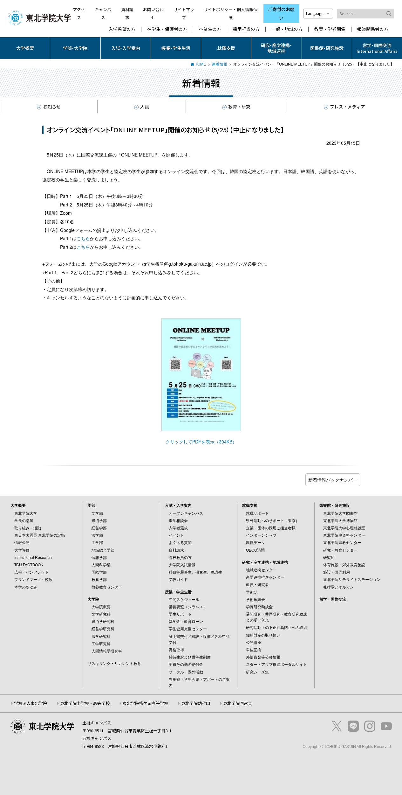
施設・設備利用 (336, 572)
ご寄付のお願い (281, 13)
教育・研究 (239, 106)
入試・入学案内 (125, 48)
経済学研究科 (103, 621)
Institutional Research (33, 557)
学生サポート (180, 614)
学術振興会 (255, 599)
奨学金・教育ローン (186, 621)
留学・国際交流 (332, 599)
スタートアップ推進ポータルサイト (276, 664)
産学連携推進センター (265, 577)
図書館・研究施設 (327, 48)
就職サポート (257, 513)
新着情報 (219, 63)
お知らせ (52, 106)
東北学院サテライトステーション (351, 579)
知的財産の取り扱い (263, 635)
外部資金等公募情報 (263, 656)
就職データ (255, 542)
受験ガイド (178, 579)
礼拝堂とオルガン (338, 586)
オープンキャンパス (186, 513)
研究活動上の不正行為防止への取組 (276, 627)
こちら (83, 238)
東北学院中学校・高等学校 (85, 703)
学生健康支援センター (188, 628)
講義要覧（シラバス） (188, 606)
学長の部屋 (23, 520)
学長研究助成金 (259, 606)
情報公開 (22, 542)
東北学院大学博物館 (340, 520)
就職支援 (226, 48)
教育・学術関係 (329, 29)
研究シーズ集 (257, 671)
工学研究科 (101, 643)
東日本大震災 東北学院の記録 (39, 535)
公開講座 (253, 642)
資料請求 (176, 550)
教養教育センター (107, 586)
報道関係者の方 (372, 29)
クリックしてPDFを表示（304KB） (201, 441)
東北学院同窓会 (237, 703)
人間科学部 (101, 564)
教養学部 (99, 579)
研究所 (329, 557)
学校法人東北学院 (30, 703)
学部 (91, 505)
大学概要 (25, 48)
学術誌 (251, 592)
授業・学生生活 (175, 48)
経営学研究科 (103, 628)
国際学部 (99, 572)
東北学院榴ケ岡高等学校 (145, 703)
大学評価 (22, 550)
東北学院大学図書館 (340, 513)
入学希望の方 (122, 29)
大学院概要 (101, 606)
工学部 (97, 542)
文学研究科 (101, 614)
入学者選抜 (178, 527)
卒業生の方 (210, 29)
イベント (176, 535)
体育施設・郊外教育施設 (344, 564)
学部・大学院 (75, 48)
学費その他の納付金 (186, 664)
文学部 (97, 513)
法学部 (97, 535)
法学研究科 (101, 636)
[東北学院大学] (39, 17)
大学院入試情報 (182, 564)
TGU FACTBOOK (28, 564)
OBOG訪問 (255, 550)
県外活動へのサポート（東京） (272, 520)
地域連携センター (261, 569)
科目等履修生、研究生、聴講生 (195, 572)
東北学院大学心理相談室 (344, 527)
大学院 (93, 599)
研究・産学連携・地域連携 (276, 48)
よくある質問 (180, 542)
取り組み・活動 (27, 527)
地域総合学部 (103, 550)
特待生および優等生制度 (190, 656)
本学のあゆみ (25, 586)
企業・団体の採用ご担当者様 (271, 527)
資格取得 (176, 649)
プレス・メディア (347, 106)
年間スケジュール (184, 599)
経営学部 (99, 527)
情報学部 (99, 557)
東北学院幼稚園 (195, 703)
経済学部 (99, 520)
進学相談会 (178, 520)
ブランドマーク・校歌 (33, 579)
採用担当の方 (246, 29)
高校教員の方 (180, 557)
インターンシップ (261, 535)
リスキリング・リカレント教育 (114, 663)
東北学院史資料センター (344, 535)
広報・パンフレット (31, 572)
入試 (144, 106)
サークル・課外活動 (186, 671)
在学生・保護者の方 (167, 29)
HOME (200, 63)
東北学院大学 (25, 513)
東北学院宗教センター (342, 542)
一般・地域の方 (287, 29)
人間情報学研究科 (107, 650)
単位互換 (253, 649)
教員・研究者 (257, 584)
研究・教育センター (340, 550)
